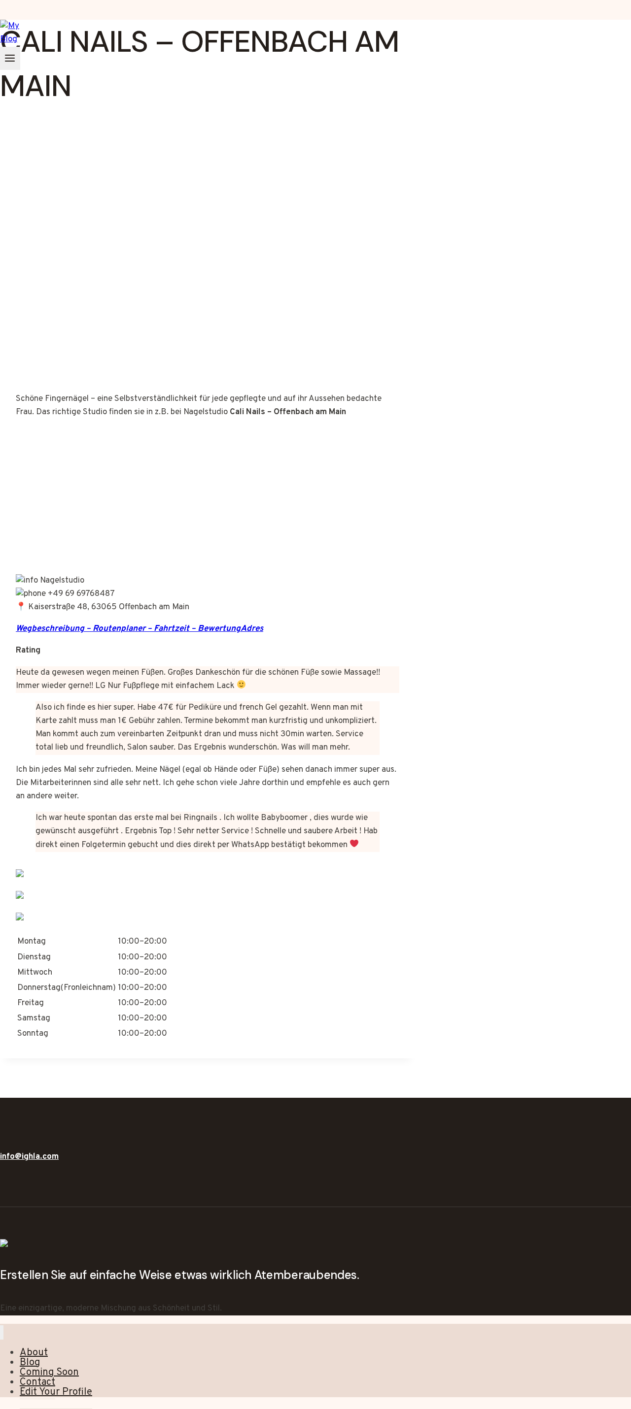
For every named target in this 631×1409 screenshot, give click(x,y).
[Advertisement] (207, 295)
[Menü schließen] (1, 1332)
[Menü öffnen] (10, 58)
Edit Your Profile (56, 1392)
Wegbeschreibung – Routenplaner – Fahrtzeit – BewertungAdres (139, 628)
